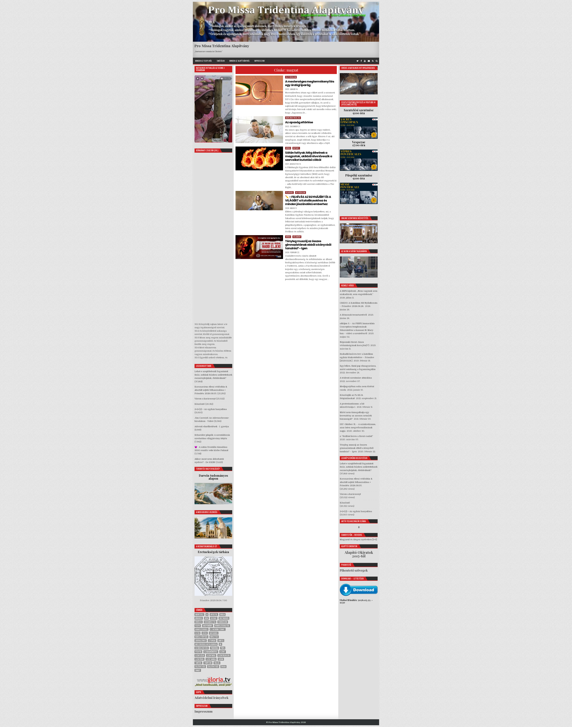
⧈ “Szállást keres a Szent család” (356, 436)
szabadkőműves (210, 651)
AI (207, 614)
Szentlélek (199, 655)
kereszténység (201, 636)
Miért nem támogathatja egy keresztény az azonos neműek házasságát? (356, 415)
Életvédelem (291, 77)
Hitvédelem (300, 192)
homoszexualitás (222, 625)
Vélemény (297, 236)
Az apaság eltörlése (299, 122)
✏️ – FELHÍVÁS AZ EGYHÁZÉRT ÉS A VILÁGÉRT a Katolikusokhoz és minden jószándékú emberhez (308, 200)
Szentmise (211, 655)
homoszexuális (201, 629)
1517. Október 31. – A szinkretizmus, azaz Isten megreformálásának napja (358, 427)
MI (220, 644)
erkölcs (198, 622)
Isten (197, 633)
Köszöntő (200, 404)
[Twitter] (358, 61)
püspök (198, 651)
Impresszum (259, 60)
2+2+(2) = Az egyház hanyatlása (211, 409)
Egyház (214, 618)
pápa (222, 648)
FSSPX (197, 625)
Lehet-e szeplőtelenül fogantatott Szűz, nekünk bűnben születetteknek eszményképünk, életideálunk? (213, 374)
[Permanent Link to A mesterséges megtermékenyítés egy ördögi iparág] (259, 90)
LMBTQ (220, 640)
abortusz (199, 614)
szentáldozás (224, 655)
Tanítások (221, 60)
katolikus (214, 633)
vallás (217, 662)
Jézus (204, 633)
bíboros (198, 618)
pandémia (214, 648)
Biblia (222, 614)
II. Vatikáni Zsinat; (217, 629)
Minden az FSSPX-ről (203, 60)
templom (208, 662)
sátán (221, 659)
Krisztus (214, 636)
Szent (222, 651)
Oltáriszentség (201, 648)
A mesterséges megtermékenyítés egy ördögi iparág (309, 83)
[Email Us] (369, 61)
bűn (206, 618)
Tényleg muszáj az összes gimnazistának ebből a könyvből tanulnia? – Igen (308, 244)
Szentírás (199, 659)
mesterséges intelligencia (206, 644)
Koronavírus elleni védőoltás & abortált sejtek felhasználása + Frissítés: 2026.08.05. (211, 390)
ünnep (197, 670)
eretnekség (224, 618)
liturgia (212, 640)
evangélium (222, 622)
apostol (213, 614)
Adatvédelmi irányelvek (211, 698)
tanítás (198, 662)
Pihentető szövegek (354, 570)
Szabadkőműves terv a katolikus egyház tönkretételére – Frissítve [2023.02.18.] (357, 357)
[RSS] (373, 61)
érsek (223, 666)
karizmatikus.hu (293, 117)
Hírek (288, 148)
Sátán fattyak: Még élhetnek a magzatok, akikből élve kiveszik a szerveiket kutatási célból (308, 156)
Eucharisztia (210, 622)
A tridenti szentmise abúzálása (356, 378)
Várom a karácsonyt (205, 398)
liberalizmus (200, 640)
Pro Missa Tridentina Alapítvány (221, 45)
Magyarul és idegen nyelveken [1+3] (358, 539)
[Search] (377, 61)
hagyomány (207, 625)
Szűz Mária (211, 659)
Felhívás (289, 192)
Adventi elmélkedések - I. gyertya (212, 426)
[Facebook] (361, 61)
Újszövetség (213, 666)
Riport (296, 148)
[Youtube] (365, 61)
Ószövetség (200, 666)
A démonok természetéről (353, 315)
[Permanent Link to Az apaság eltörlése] (259, 129)
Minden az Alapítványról (239, 60)
